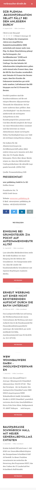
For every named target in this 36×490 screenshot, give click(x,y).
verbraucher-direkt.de (15, 4)
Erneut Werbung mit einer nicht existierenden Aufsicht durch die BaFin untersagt (18, 299)
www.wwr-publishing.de (19, 198)
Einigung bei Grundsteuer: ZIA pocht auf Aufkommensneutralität (18, 238)
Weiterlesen (18, 280)
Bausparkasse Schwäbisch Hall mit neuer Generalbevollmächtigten (17, 434)
